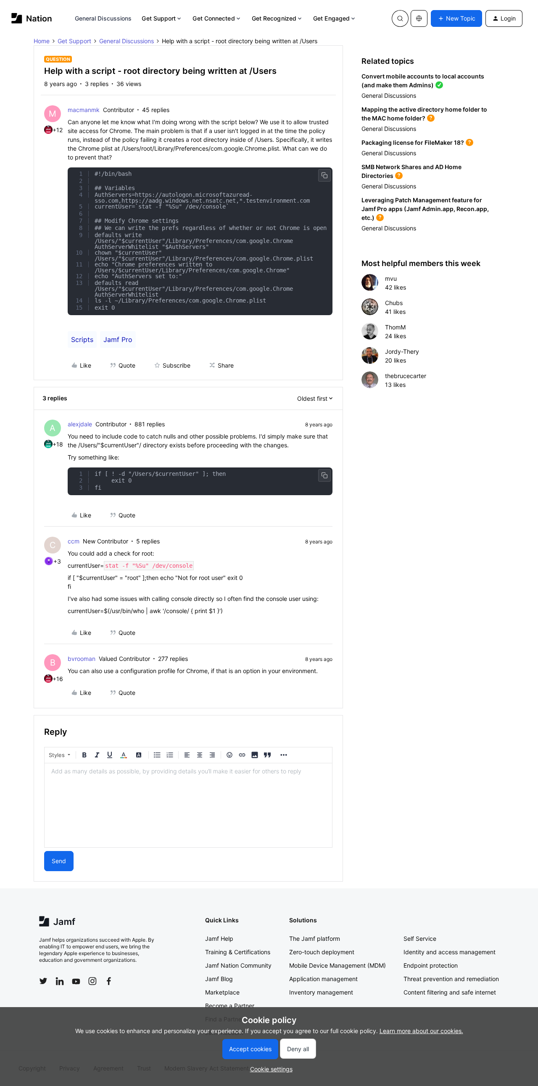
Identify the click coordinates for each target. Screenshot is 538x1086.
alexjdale (80, 424)
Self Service (420, 938)
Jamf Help (219, 938)
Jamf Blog (219, 978)
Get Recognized (274, 18)
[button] (456, 18)
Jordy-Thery (402, 351)
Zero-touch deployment (321, 951)
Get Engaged (331, 18)
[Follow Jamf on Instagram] (92, 981)
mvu (391, 278)
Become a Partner (229, 1005)
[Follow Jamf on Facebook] (109, 981)
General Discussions (103, 18)
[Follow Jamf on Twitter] (43, 981)
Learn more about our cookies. (421, 1030)
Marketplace (222, 992)
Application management (323, 978)
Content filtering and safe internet (450, 992)
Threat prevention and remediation (451, 978)
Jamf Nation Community (238, 965)
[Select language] (419, 18)
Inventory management (321, 992)
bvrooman (81, 658)
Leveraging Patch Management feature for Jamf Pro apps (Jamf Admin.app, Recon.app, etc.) (425, 208)
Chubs (394, 302)
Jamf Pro (117, 339)
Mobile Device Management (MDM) (337, 965)
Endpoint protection (431, 965)
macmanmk (84, 109)
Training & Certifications (237, 951)
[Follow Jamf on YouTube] (76, 981)
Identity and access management (450, 951)
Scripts (82, 339)
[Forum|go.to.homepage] (31, 18)
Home (42, 40)
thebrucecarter (405, 375)
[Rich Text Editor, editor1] (188, 805)
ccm (73, 541)
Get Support (159, 18)
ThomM (395, 327)
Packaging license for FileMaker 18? (412, 142)
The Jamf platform (314, 938)
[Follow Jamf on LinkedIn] (59, 981)
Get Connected (214, 18)
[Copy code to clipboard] (324, 175)
